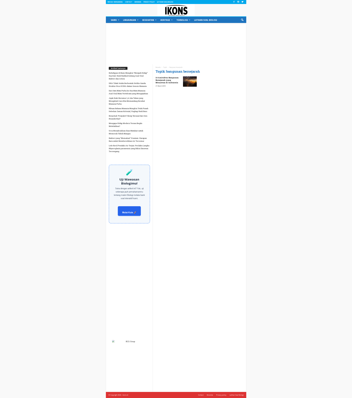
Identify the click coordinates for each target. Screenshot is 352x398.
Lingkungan (129, 20)
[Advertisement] (176, 43)
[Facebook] (234, 2)
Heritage (165, 20)
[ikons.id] (176, 10)
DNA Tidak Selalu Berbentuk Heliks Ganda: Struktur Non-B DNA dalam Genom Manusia (128, 84)
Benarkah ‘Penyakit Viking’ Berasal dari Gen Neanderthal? (128, 117)
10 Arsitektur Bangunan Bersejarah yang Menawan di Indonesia (167, 80)
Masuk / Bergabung (115, 2)
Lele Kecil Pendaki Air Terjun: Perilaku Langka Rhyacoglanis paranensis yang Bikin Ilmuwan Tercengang (129, 148)
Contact (128, 2)
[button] (242, 20)
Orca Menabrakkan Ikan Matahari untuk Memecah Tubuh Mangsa (126, 132)
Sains (114, 20)
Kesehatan (148, 20)
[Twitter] (242, 2)
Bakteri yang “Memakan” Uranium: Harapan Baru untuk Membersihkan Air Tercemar (128, 139)
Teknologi (182, 20)
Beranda (137, 2)
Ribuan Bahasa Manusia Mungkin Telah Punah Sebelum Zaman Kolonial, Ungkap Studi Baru (128, 110)
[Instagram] (238, 2)
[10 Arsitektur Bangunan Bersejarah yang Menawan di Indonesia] (190, 81)
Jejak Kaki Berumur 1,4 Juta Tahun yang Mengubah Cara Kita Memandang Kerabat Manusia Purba (127, 101)
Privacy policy (149, 2)
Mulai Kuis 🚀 (129, 212)
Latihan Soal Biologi (165, 2)
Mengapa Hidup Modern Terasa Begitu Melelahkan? (125, 124)
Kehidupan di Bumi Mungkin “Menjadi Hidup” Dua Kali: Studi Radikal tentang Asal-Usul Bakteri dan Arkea (128, 76)
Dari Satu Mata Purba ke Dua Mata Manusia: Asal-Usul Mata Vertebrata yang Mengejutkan (128, 92)
